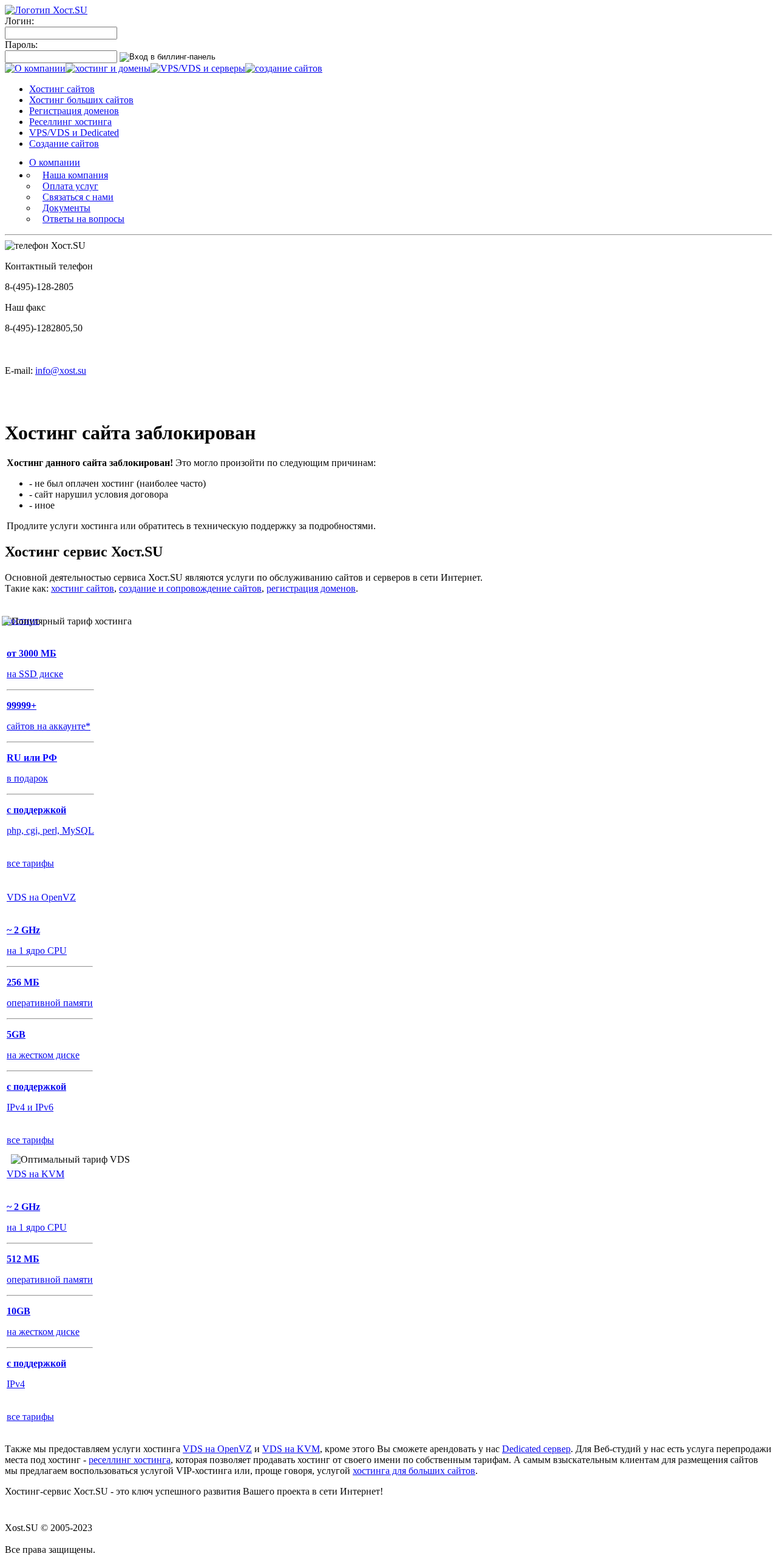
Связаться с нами (78, 197)
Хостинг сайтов (62, 89)
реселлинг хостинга (130, 1460)
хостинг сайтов (82, 588)
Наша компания (75, 175)
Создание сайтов (64, 143)
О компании (54, 162)
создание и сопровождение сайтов (190, 588)
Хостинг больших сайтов (81, 100)
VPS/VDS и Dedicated (74, 132)
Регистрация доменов (74, 111)
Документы (66, 208)
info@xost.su (60, 370)
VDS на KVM (291, 1449)
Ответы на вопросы (83, 219)
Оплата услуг (70, 186)
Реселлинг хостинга (70, 122)
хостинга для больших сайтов (414, 1470)
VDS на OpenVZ (217, 1449)
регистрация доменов (311, 588)
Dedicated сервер (536, 1449)
